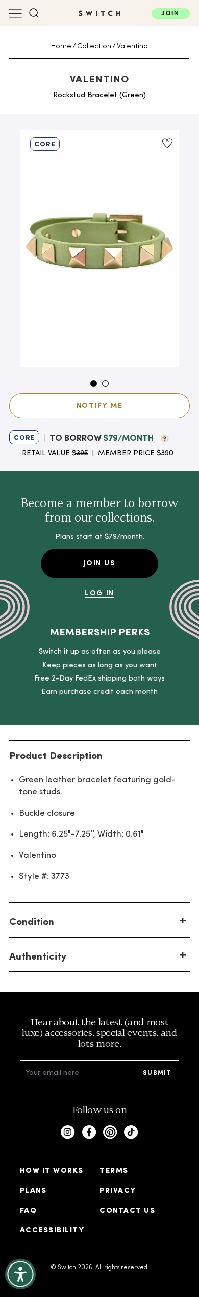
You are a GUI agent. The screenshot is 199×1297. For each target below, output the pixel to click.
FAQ (28, 1211)
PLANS (33, 1191)
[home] (99, 13)
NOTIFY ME (99, 406)
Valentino (132, 46)
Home (61, 46)
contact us (127, 1211)
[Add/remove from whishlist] (167, 143)
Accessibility (52, 1230)
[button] (34, 13)
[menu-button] (15, 13)
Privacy (118, 1191)
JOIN (170, 13)
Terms (114, 1171)
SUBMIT (157, 1073)
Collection (94, 46)
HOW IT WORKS (52, 1171)
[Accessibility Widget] (20, 1274)
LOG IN (99, 593)
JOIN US (99, 563)
